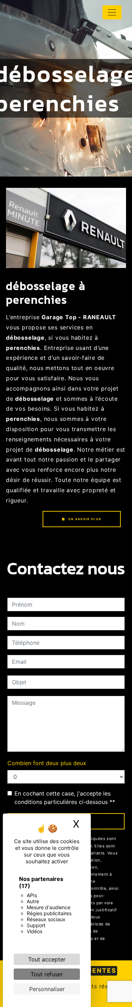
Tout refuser (47, 974)
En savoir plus (84, 519)
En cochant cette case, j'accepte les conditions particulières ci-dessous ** (64, 797)
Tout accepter (46, 959)
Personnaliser (47, 989)
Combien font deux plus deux (46, 763)
